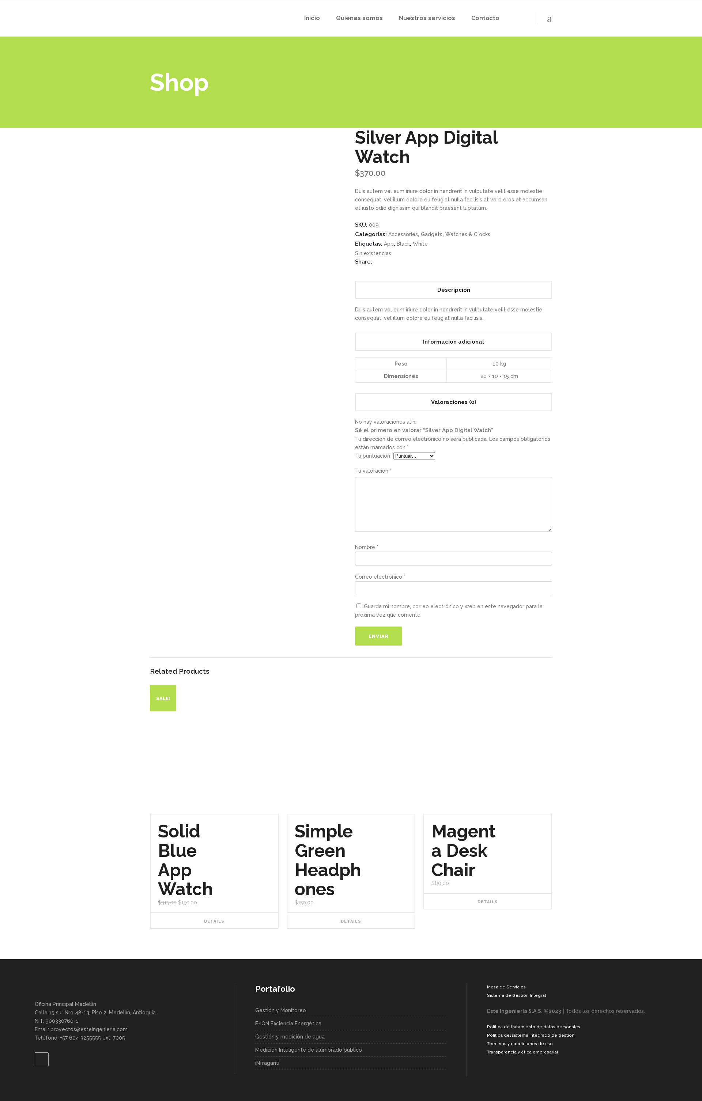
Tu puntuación (374, 456)
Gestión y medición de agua (290, 1037)
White (420, 244)
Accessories (403, 234)
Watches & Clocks (467, 234)
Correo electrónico (380, 577)
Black (403, 244)
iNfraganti (267, 1063)
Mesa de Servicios (506, 987)
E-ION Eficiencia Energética (288, 1023)
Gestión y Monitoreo (280, 1010)
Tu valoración (373, 471)
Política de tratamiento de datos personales (533, 1026)
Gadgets (431, 234)
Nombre (366, 547)
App (389, 244)
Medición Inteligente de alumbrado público (308, 1050)
